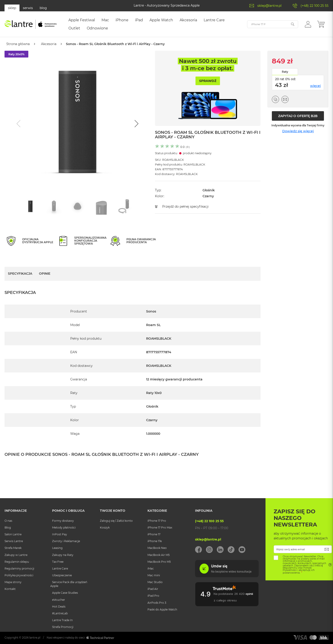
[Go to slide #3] (77, 206)
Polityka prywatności (19, 575)
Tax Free (57, 561)
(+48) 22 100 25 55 (314, 6)
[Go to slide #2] (54, 206)
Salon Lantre (13, 534)
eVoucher (58, 599)
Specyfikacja (20, 274)
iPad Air (152, 589)
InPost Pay (59, 534)
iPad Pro (153, 595)
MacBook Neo (157, 548)
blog (43, 8)
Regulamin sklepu (17, 561)
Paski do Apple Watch (162, 609)
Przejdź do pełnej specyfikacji (185, 206)
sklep (12, 8)
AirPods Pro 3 (156, 602)
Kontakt (10, 589)
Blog (8, 527)
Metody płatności (64, 527)
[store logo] (31, 24)
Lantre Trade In (62, 620)
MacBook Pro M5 (159, 561)
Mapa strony (13, 582)
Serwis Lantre (14, 541)
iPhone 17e (154, 541)
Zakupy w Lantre (16, 555)
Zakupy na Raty (62, 555)
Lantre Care (60, 568)
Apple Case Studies (65, 592)
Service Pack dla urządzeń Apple (68, 584)
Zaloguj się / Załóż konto (116, 520)
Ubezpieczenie (62, 575)
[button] (308, 24)
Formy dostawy (63, 520)
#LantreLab (60, 613)
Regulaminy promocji (19, 568)
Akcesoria (48, 44)
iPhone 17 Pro (156, 520)
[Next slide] (136, 123)
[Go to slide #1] (30, 206)
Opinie (44, 274)
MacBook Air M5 (158, 555)
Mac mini (153, 575)
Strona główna (18, 44)
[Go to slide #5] (124, 206)
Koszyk (105, 527)
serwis (28, 8)
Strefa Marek (13, 548)
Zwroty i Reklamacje (66, 541)
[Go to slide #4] (101, 206)
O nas (8, 520)
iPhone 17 (153, 534)
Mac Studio (155, 582)
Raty (285, 71)
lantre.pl (34, 637)
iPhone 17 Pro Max (159, 527)
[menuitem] (82, 20)
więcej (315, 86)
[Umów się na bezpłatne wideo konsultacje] (226, 576)
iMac (150, 568)
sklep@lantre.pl (269, 6)
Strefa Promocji (62, 627)
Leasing (57, 548)
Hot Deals (58, 606)
